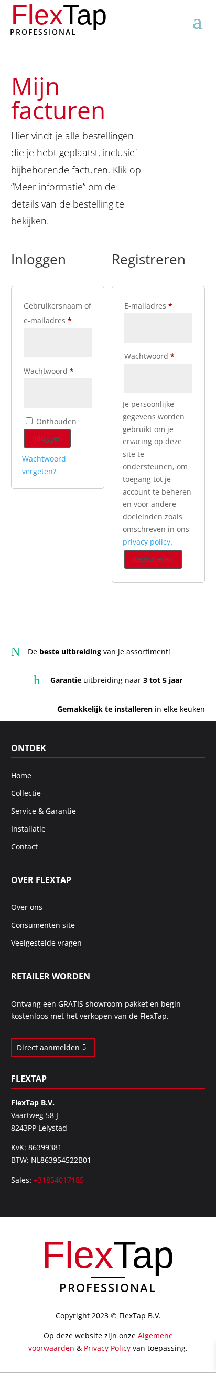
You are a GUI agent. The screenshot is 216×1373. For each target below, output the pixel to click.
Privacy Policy (107, 1348)
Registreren (153, 559)
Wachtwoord (58, 370)
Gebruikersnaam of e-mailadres (58, 313)
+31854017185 (59, 1180)
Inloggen (47, 438)
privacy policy (146, 542)
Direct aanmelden (48, 1047)
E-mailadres (158, 305)
